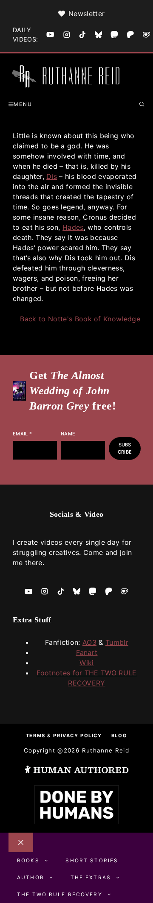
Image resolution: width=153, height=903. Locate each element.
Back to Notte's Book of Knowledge (80, 319)
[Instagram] (67, 35)
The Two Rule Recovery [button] (59, 894)
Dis (51, 176)
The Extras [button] (91, 878)
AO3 (89, 642)
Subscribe (125, 448)
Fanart (87, 652)
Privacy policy (77, 736)
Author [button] (30, 878)
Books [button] (28, 861)
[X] (98, 35)
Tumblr (116, 642)
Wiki (86, 662)
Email (22, 434)
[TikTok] (82, 35)
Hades (73, 227)
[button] (142, 104)
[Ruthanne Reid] (68, 78)
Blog (119, 736)
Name (68, 434)
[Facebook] (50, 34)
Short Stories (91, 861)
